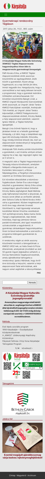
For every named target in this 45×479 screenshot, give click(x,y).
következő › (27, 348)
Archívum (31, 475)
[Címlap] (15, 6)
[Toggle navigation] (5, 14)
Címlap (12, 475)
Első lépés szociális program (15, 327)
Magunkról (21, 475)
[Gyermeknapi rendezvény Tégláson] (22, 45)
